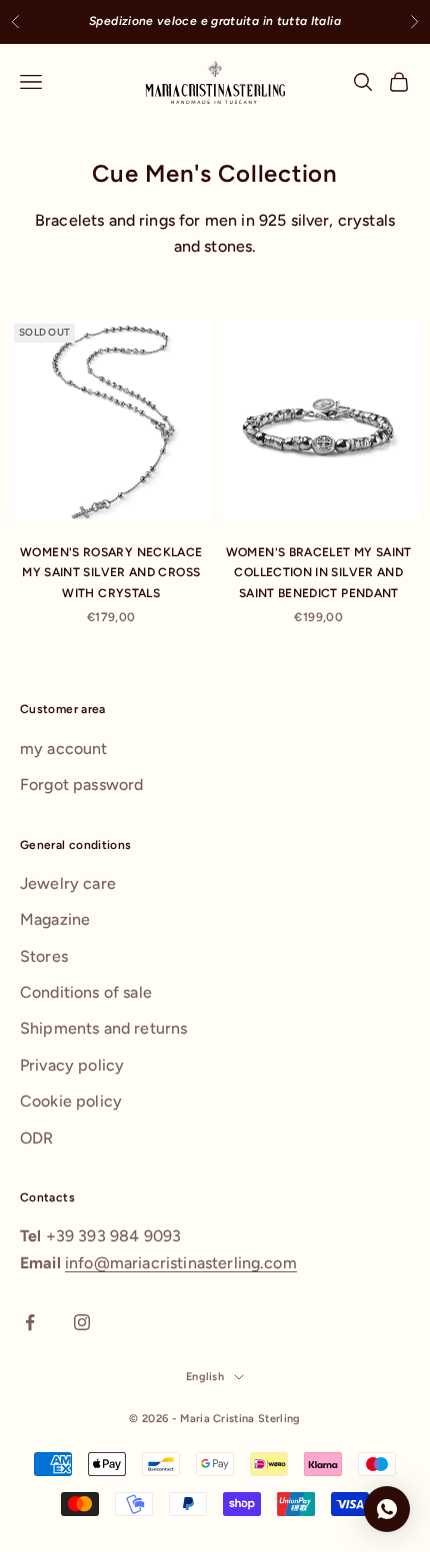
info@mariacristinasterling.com (181, 1262)
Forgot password (81, 784)
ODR (36, 1138)
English (205, 1376)
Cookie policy (71, 1101)
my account (64, 748)
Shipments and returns (103, 1028)
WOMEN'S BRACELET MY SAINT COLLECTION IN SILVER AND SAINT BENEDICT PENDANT (319, 572)
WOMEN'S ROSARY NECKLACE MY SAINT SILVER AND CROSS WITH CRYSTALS (111, 572)
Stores (44, 956)
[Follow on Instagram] (82, 1322)
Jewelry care (68, 883)
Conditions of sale (86, 992)
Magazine (55, 919)
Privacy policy (72, 1065)
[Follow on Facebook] (30, 1322)
